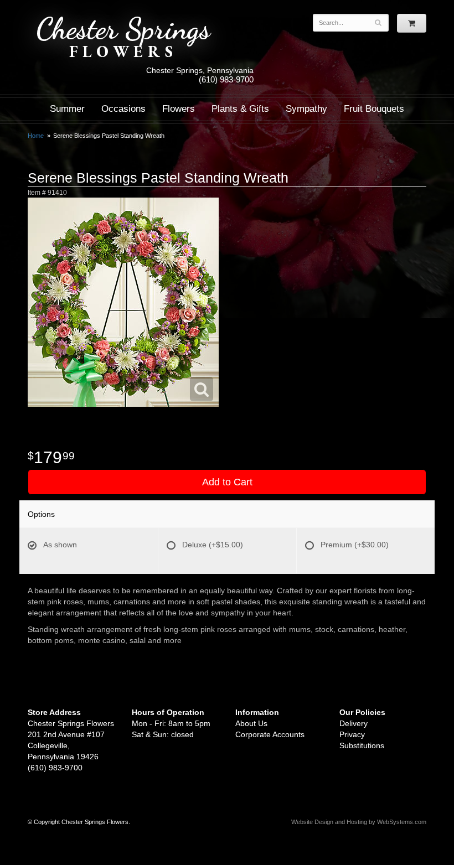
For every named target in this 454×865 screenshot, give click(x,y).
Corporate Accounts (270, 734)
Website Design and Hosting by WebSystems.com (358, 822)
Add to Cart (227, 482)
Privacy (352, 734)
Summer (67, 108)
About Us (251, 723)
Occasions (123, 108)
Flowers (178, 108)
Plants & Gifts (240, 108)
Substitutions (361, 745)
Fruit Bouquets (374, 108)
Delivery (353, 723)
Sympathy (306, 108)
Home (36, 135)
